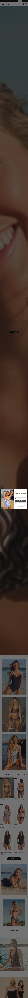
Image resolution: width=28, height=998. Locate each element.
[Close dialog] (26, 489)
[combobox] (16, 498)
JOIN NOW (20, 500)
